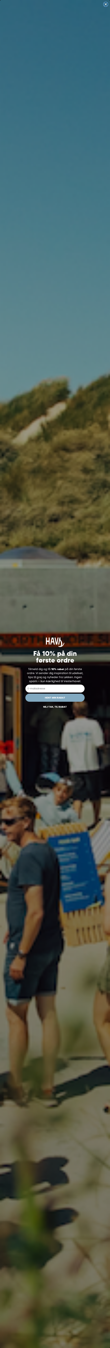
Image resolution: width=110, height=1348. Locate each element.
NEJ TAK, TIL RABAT (55, 706)
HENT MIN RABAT (55, 697)
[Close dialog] (106, 4)
